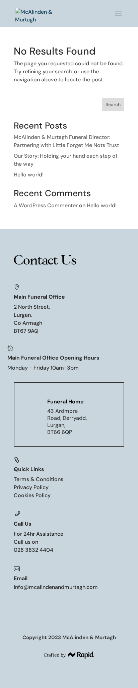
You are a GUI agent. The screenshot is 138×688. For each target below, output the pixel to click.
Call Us (22, 523)
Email (20, 578)
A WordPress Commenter (46, 205)
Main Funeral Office (39, 296)
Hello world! (29, 174)
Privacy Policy (31, 487)
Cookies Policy (32, 495)
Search (113, 104)
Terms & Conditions (38, 479)
